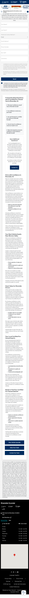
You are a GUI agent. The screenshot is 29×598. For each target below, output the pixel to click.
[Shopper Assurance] (10, 506)
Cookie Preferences (14, 587)
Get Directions (6, 517)
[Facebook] (11, 572)
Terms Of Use (19, 578)
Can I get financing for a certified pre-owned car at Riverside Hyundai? (14, 118)
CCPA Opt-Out (7, 584)
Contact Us (14, 167)
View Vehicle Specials (14, 442)
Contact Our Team (14, 453)
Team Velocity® (12, 590)
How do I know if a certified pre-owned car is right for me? (14, 125)
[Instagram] (13, 572)
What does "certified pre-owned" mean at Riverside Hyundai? (14, 105)
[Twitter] (15, 572)
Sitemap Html (18, 581)
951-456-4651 (7, 523)
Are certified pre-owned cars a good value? (14, 111)
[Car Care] (3, 506)
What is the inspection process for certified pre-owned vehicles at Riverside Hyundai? (14, 131)
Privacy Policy (8, 578)
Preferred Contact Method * (8, 34)
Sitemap (8, 581)
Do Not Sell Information (20, 584)
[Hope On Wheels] (3, 509)
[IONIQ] (17, 506)
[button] (14, 555)
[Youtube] (18, 572)
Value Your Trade (14, 448)
